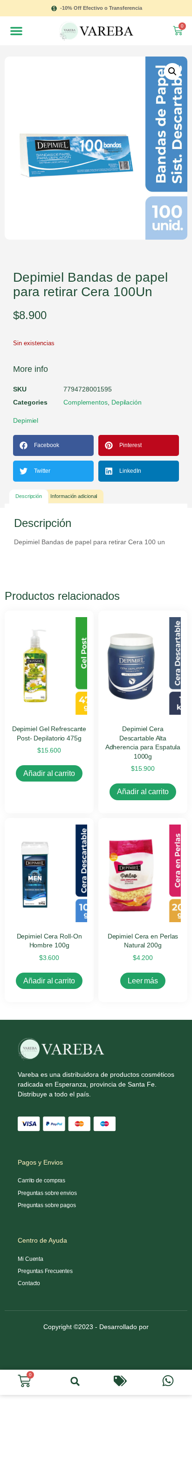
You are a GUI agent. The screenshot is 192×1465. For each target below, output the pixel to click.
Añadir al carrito (49, 773)
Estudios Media (96, 1339)
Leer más (143, 981)
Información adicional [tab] (73, 496)
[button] (16, 31)
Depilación (126, 402)
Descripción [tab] (28, 496)
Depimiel (25, 420)
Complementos (85, 402)
